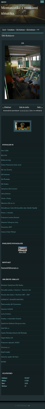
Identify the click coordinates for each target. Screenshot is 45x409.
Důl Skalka (4, 184)
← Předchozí (6, 107)
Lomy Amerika (6, 314)
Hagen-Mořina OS (7, 338)
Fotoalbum (11, 30)
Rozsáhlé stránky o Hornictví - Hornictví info (16, 290)
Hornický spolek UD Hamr (9, 357)
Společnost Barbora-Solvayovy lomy (13, 323)
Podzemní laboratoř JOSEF (10, 342)
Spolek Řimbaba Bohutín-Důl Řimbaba (14, 333)
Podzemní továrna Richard (10, 217)
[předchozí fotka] (5, 72)
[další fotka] (39, 72)
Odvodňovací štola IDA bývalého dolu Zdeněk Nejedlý (19, 208)
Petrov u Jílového (7, 213)
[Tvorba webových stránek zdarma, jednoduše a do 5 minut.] (29, 405)
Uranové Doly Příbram (8, 232)
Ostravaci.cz (5, 347)
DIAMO (3, 362)
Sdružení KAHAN (7, 309)
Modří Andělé (5, 352)
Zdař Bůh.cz (5, 328)
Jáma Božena (5, 194)
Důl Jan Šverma (6, 170)
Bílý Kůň (4, 155)
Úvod (4, 30)
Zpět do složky (24, 107)
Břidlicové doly (6, 160)
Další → (40, 107)
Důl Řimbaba (5, 179)
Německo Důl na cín (8, 203)
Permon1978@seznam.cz (9, 268)
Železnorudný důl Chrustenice (11, 304)
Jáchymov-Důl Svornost (9, 189)
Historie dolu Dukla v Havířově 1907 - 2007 (15, 295)
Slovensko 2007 (6, 227)
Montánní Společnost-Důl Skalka (12, 285)
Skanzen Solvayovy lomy (9, 222)
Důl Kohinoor (20, 30)
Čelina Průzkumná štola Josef (11, 165)
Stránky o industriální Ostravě (11, 319)
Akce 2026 (4, 150)
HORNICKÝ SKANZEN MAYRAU (12, 299)
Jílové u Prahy (6, 198)
